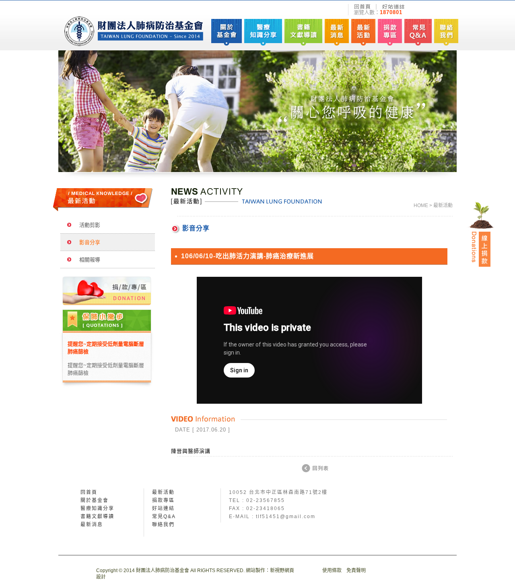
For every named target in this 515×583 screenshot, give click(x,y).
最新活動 (163, 492)
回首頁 (88, 492)
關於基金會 (94, 500)
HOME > (423, 205)
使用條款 (332, 570)
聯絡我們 (163, 524)
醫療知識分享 (97, 508)
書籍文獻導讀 (97, 516)
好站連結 (163, 508)
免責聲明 (356, 570)
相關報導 (87, 260)
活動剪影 (87, 225)
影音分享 (87, 242)
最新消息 (91, 524)
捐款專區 (163, 500)
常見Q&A (164, 516)
